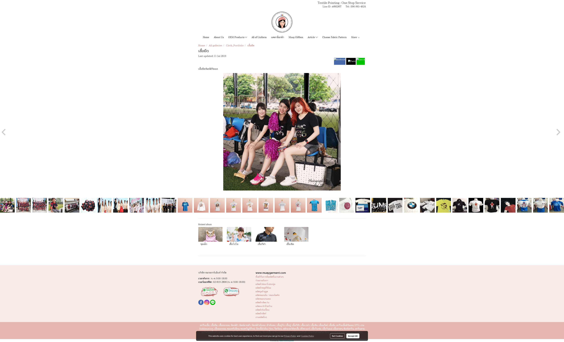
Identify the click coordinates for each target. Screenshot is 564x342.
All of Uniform (259, 37)
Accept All (353, 336)
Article (312, 37)
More (354, 37)
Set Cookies (337, 336)
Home (206, 37)
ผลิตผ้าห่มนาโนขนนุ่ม (265, 284)
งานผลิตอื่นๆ (261, 317)
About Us (219, 37)
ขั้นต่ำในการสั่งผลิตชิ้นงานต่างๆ (269, 277)
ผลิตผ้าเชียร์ (261, 313)
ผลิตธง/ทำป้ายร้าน (264, 306)
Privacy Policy (290, 336)
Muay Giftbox (296, 37)
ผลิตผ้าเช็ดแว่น (262, 302)
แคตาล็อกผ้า (277, 37)
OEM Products (236, 37)
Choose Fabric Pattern (334, 37)
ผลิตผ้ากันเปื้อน (262, 310)
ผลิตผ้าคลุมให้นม (263, 288)
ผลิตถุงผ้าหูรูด (262, 291)
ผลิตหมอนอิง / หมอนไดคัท (268, 295)
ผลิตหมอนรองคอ (263, 299)
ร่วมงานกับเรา (262, 280)
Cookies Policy (307, 336)
